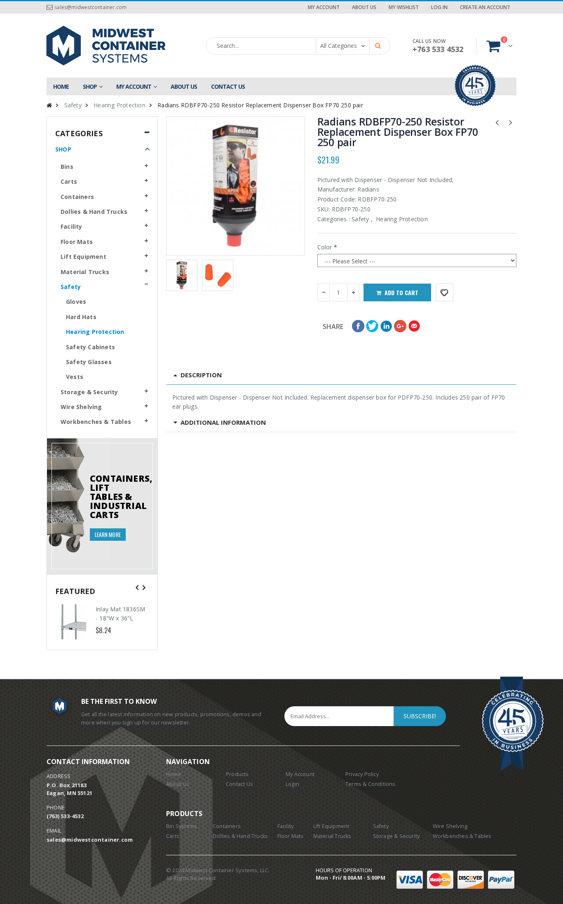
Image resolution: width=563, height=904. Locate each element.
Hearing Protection (119, 105)
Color (324, 247)
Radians (368, 189)
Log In (439, 7)
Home (173, 774)
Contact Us (239, 784)
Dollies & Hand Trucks (94, 211)
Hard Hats (81, 317)
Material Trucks (85, 272)
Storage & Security (89, 392)
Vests (74, 377)
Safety (73, 105)
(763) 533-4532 (65, 816)
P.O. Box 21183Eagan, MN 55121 (69, 789)
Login (292, 784)
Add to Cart (401, 292)
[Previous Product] (497, 122)
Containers (77, 197)
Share (333, 326)
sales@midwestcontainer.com (90, 7)
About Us (364, 7)
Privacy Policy (362, 774)
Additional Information (223, 422)
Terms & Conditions (370, 784)
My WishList (404, 7)
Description (201, 375)
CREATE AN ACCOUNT (485, 7)
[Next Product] (510, 122)
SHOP (63, 149)
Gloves (76, 301)
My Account (324, 7)
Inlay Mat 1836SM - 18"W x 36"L (120, 613)
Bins (67, 166)
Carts (69, 181)
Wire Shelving (81, 407)
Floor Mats (77, 242)
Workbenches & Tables (96, 422)
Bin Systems (181, 826)
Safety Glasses (89, 362)
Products (237, 774)
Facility (71, 226)
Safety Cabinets (90, 347)
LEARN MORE (108, 534)
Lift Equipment (83, 256)
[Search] (379, 45)
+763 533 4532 (438, 49)
